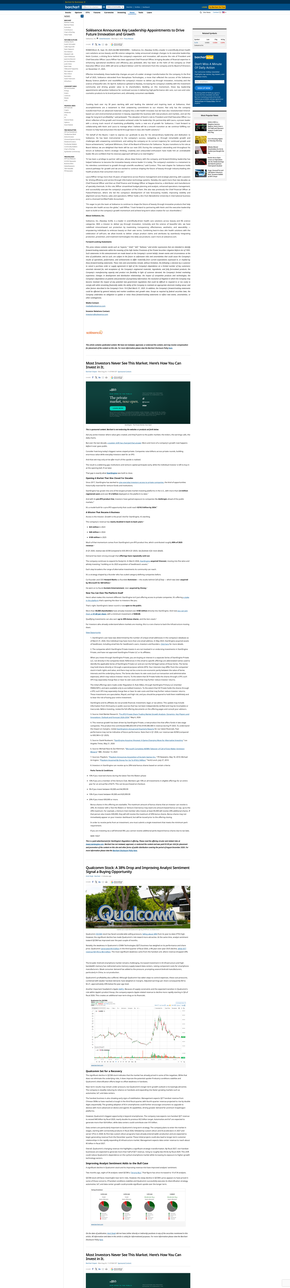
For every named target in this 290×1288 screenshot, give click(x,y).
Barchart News (69, 25)
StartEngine (145, 561)
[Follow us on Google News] (116, 44)
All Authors (67, 81)
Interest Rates (68, 120)
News (132, 12)
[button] (224, 12)
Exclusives (67, 27)
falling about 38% (150, 934)
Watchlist (129, 7)
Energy (66, 91)
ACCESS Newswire (70, 161)
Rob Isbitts (67, 76)
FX (65, 117)
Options (78, 12)
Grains (66, 93)
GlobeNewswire (69, 166)
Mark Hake (67, 66)
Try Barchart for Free (217, 7)
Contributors (68, 30)
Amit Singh (111, 1233)
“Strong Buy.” (136, 1172)
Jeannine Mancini (69, 59)
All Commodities (69, 88)
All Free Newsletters (70, 132)
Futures (97, 12)
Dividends (67, 112)
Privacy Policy (211, 101)
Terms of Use (199, 101)
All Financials (68, 108)
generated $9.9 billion (110, 948)
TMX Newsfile (68, 168)
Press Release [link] (128, 39)
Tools (140, 12)
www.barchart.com (97, 1065)
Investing (121, 12)
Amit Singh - (90, 876)
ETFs (88, 12)
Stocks (68, 12)
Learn (149, 12)
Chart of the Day (69, 32)
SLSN (196, 43)
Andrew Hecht (69, 42)
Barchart (97, 876)
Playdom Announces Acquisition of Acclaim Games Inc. (132, 757)
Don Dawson (68, 52)
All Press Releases (69, 159)
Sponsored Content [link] (124, 372)
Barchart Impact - (92, 372)
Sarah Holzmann (69, 79)
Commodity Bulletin (70, 147)
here (170, 348)
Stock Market (68, 125)
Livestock (67, 96)
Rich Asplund (68, 71)
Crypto (66, 110)
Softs (66, 100)
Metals (66, 98)
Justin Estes (68, 64)
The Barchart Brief (70, 134)
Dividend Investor (70, 142)
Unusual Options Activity (72, 139)
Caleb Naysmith (69, 47)
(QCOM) (99, 934)
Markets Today (69, 22)
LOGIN (204, 7)
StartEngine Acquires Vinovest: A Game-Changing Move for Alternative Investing (149, 740)
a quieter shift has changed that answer (124, 443)
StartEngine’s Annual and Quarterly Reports (135, 729)
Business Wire (68, 164)
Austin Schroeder (69, 44)
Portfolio (137, 7)
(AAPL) (121, 989)
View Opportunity (93, 632)
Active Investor (69, 137)
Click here (165, 644)
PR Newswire (68, 171)
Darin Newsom (69, 49)
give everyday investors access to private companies (141, 482)
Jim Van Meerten (69, 61)
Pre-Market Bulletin (70, 144)
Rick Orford (68, 74)
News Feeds (68, 35)
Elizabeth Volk (68, 54)
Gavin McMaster (69, 56)
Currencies (109, 12)
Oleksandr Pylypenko (71, 69)
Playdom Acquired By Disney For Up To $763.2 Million (123, 760)
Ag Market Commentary (72, 152)
